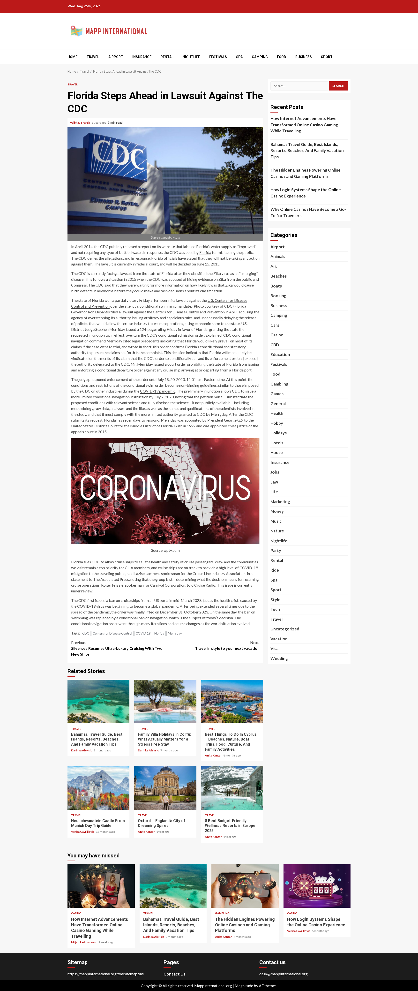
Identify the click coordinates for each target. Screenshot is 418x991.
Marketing (280, 501)
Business (303, 57)
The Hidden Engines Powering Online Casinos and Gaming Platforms (305, 173)
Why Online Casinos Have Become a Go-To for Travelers (308, 212)
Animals (277, 256)
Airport (115, 57)
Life (274, 491)
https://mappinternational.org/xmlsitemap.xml (105, 973)
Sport (327, 57)
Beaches (278, 276)
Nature (277, 530)
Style (275, 599)
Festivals (218, 57)
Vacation (279, 638)
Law (274, 481)
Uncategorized (284, 628)
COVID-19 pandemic (157, 391)
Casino (277, 334)
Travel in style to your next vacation (227, 645)
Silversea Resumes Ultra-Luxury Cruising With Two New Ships (117, 648)
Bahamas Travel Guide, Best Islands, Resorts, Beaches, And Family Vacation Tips (98, 701)
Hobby (276, 423)
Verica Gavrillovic (83, 831)
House (276, 452)
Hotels (276, 442)
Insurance (141, 57)
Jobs (274, 472)
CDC (85, 633)
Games (277, 393)
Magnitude (244, 985)
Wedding (279, 658)
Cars (274, 325)
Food (281, 57)
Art (273, 266)
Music (276, 521)
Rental (167, 57)
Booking (278, 295)
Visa (274, 648)
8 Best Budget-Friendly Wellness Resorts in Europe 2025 (232, 788)
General (278, 403)
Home (72, 57)
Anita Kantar (213, 755)
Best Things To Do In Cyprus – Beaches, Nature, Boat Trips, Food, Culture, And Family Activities (232, 701)
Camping (260, 57)
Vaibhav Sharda (80, 122)
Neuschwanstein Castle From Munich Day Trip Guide (98, 788)
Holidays (278, 432)
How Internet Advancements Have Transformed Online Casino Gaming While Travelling (304, 124)
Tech (275, 609)
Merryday (175, 633)
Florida (205, 252)
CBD (274, 344)
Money (277, 511)
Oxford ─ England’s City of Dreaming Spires (165, 788)
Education (280, 354)
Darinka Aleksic (81, 750)
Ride (274, 570)
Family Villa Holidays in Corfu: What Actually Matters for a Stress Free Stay (165, 701)
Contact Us (174, 973)
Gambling (279, 383)
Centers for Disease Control (112, 633)
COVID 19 (143, 633)
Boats (276, 285)
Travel (93, 57)
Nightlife (191, 57)
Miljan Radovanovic (84, 942)
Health (276, 413)
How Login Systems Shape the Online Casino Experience (305, 192)
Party (275, 550)
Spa (239, 57)
